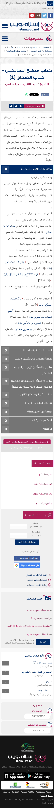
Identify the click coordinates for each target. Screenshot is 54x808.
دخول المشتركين (27, 542)
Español (41, 3)
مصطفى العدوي (46, 666)
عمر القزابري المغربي (44, 685)
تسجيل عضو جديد (37, 580)
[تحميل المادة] (16, 106)
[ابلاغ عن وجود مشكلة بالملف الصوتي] (11, 106)
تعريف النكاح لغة (43, 484)
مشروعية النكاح (43, 503)
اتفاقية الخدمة (27, 792)
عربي (50, 3)
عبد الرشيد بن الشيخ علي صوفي (40, 694)
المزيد (43, 641)
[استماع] (21, 106)
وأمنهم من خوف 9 (40, 615)
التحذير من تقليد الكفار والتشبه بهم (37, 672)
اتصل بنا (15, 792)
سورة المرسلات (45, 691)
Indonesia (47, 8)
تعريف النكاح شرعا (42, 493)
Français (20, 3)
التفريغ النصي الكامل (33, 106)
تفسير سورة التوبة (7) (42, 663)
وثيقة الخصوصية (43, 792)
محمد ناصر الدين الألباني (43, 676)
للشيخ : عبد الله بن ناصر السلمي (27, 84)
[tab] (27, 169)
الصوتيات (35, 38)
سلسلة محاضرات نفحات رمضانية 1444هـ (28, 622)
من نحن (7, 792)
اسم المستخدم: (36, 525)
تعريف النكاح (45, 474)
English (10, 3)
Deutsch (31, 3)
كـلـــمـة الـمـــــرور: (36, 534)
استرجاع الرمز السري (36, 575)
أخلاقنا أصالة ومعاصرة (38, 607)
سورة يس (48, 681)
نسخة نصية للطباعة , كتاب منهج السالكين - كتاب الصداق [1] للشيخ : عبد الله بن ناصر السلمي (26, 442)
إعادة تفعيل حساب (37, 585)
